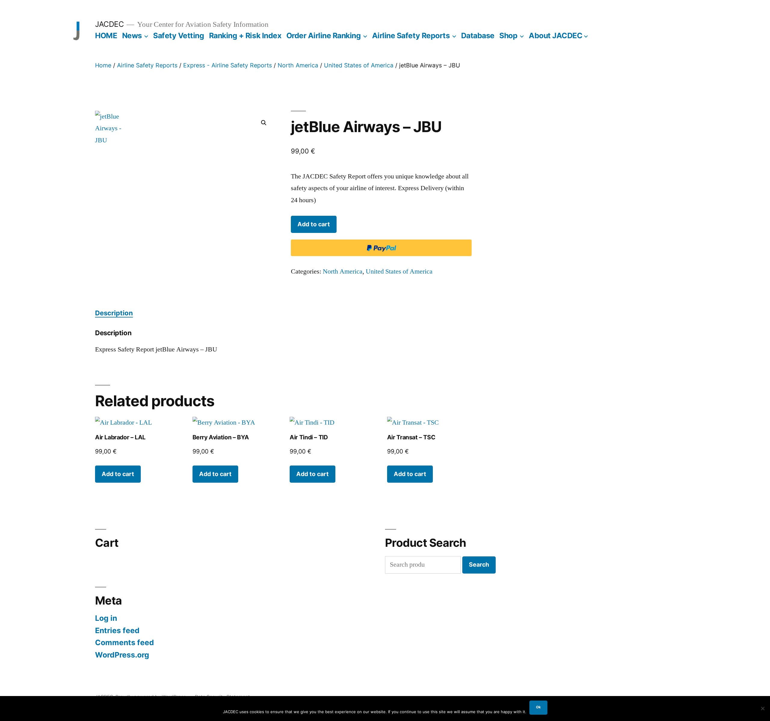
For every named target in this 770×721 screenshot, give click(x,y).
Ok (538, 707)
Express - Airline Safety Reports (227, 65)
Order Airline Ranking (323, 35)
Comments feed (124, 642)
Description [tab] (114, 313)
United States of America (358, 65)
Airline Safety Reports (411, 35)
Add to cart (313, 224)
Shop (508, 35)
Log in (106, 618)
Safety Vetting (178, 35)
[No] (762, 708)
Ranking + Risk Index (245, 35)
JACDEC (109, 24)
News (132, 35)
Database (477, 35)
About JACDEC (555, 35)
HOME (106, 35)
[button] (263, 122)
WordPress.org (122, 654)
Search (479, 564)
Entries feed (117, 630)
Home (103, 65)
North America (298, 65)
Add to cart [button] (118, 474)
